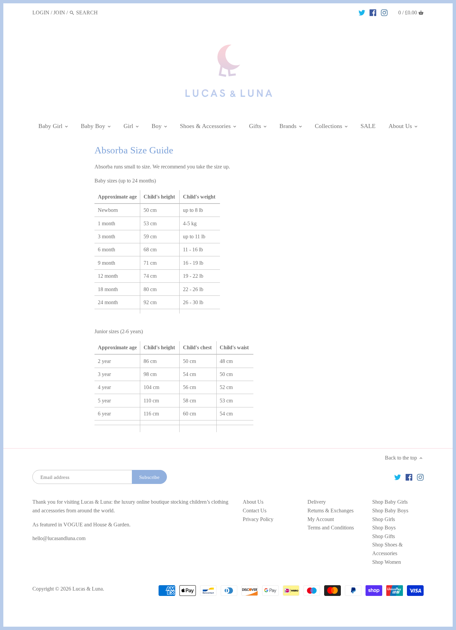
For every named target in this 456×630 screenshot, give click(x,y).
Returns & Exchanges (330, 510)
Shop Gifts (383, 536)
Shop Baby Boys (390, 510)
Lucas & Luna (87, 589)
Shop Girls (383, 519)
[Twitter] (362, 12)
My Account (320, 519)
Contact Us (254, 510)
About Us (253, 502)
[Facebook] (373, 12)
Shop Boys (384, 527)
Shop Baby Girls (390, 502)
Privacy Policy (258, 519)
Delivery (316, 502)
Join (59, 12)
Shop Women (386, 562)
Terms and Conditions (330, 527)
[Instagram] (384, 12)
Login (40, 12)
